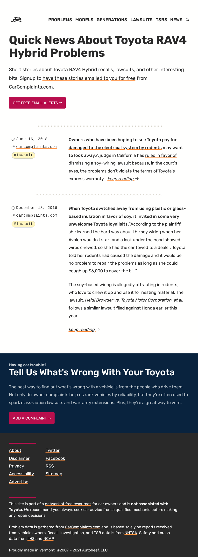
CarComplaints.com (31, 87)
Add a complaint (30, 418)
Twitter (53, 450)
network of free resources (68, 504)
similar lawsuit (101, 308)
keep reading (123, 178)
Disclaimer (19, 458)
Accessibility (21, 473)
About (15, 450)
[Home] (16, 20)
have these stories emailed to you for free (88, 78)
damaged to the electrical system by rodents (115, 147)
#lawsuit (23, 155)
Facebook (55, 458)
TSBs (161, 19)
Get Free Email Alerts (36, 103)
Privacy (16, 466)
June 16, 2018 (32, 139)
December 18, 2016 (36, 208)
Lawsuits (141, 19)
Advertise (18, 481)
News (176, 19)
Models (84, 19)
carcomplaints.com (36, 147)
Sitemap (54, 473)
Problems (60, 19)
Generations (112, 19)
